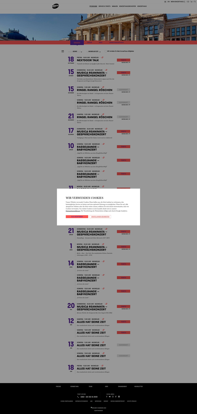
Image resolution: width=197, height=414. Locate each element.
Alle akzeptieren (77, 217)
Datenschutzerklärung (73, 211)
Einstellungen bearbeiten (100, 217)
